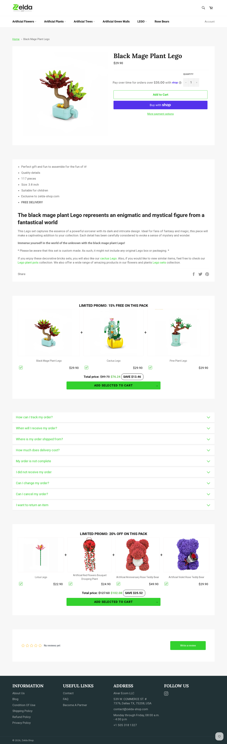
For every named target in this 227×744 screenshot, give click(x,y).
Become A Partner (75, 705)
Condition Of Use (23, 705)
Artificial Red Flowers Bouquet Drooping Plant (90, 577)
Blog (15, 699)
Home (16, 39)
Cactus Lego (114, 360)
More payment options (160, 113)
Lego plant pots (28, 262)
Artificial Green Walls (116, 21)
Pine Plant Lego (178, 360)
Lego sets (159, 262)
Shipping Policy (22, 711)
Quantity (188, 74)
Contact (68, 693)
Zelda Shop (28, 740)
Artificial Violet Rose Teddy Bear (186, 577)
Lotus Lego (41, 577)
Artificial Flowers (23, 21)
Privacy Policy (21, 723)
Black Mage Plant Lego (36, 39)
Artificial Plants (54, 21)
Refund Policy (21, 717)
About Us (18, 693)
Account (210, 21)
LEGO (141, 21)
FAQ (65, 699)
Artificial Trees (83, 21)
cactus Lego (108, 258)
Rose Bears (162, 21)
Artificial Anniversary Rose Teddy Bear (137, 577)
